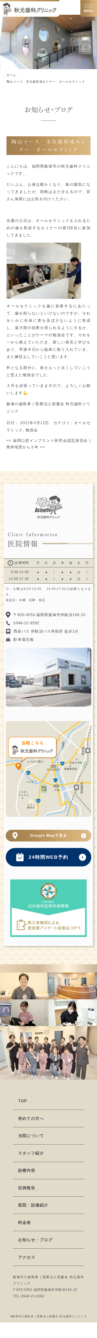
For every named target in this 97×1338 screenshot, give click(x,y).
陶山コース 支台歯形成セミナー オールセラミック (45, 81)
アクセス (27, 1257)
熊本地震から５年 (25, 447)
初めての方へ (31, 1118)
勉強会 (32, 430)
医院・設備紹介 (33, 1205)
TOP (22, 1101)
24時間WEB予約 (48, 857)
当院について (31, 1136)
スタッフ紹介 (31, 1153)
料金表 (24, 1222)
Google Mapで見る (48, 835)
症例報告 (27, 1188)
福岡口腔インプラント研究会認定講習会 (47, 441)
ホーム (11, 75)
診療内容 (27, 1170)
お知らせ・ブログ (35, 1240)
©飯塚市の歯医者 (22, 1316)
